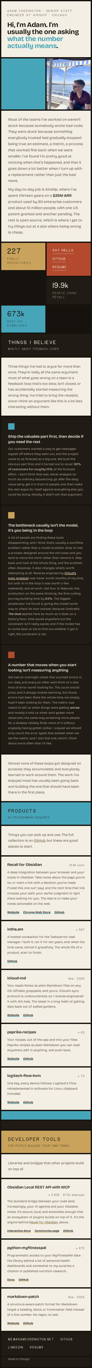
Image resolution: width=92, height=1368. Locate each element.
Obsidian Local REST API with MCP (38, 1187)
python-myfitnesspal (26, 1247)
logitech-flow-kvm (24, 1075)
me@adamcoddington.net (31, 1339)
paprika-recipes (21, 1032)
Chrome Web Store (36, 912)
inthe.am (15, 929)
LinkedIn (16, 1347)
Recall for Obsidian (24, 864)
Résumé (60, 267)
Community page (47, 1231)
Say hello (63, 250)
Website (13, 912)
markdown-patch (23, 1296)
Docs (11, 1280)
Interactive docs (19, 1231)
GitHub (59, 258)
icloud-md (16, 978)
